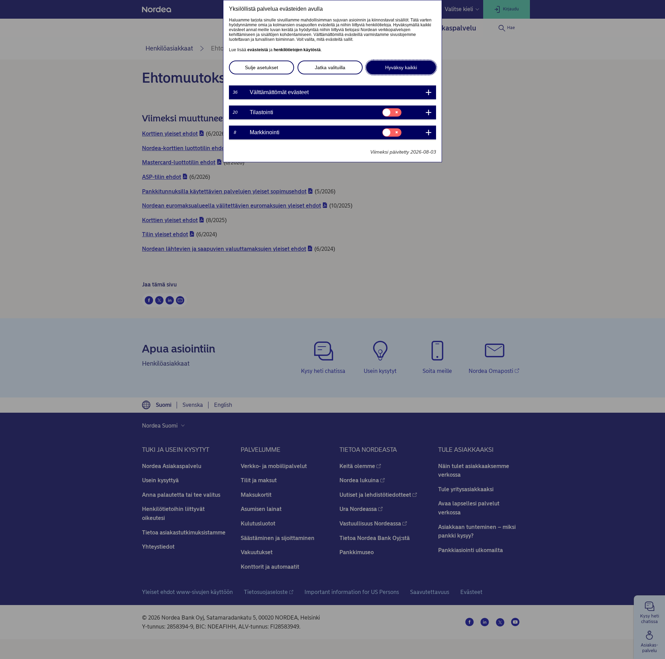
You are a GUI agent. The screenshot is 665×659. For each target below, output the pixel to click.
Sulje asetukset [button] (261, 67)
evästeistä (257, 49)
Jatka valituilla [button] (330, 67)
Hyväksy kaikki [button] (401, 67)
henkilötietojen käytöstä (297, 49)
